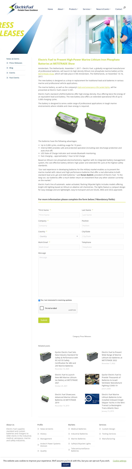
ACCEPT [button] (66, 465)
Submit (44, 320)
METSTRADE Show (46, 74)
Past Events (14, 78)
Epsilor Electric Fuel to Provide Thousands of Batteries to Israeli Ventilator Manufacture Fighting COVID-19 (112, 380)
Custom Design (108, 429)
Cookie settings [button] (119, 460)
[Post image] (45, 356)
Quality (43, 451)
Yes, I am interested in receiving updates (56, 300)
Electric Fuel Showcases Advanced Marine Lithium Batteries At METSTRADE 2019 (66, 398)
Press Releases (85, 336)
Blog (11, 68)
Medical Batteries (78, 429)
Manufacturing (108, 439)
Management (46, 439)
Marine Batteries (78, 439)
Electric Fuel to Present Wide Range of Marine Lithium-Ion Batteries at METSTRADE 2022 (112, 356)
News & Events (46, 429)
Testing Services (109, 434)
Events (12, 73)
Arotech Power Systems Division (50, 444)
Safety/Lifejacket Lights (81, 443)
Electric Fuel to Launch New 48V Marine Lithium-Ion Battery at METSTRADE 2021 (66, 378)
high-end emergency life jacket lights (94, 87)
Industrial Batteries (79, 434)
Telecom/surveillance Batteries (80, 449)
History (43, 434)
